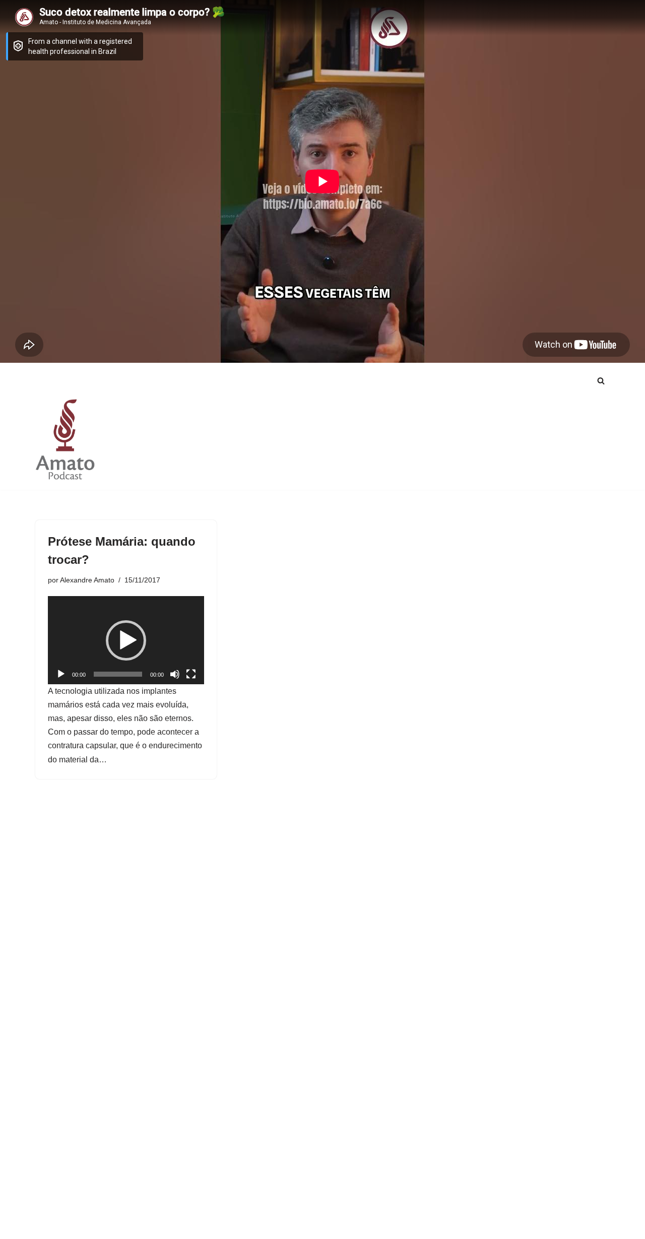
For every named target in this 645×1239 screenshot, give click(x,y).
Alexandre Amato (87, 580)
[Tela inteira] (191, 674)
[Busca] (601, 380)
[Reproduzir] (61, 674)
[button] (126, 640)
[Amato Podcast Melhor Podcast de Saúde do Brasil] (65, 439)
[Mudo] (175, 674)
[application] (126, 640)
